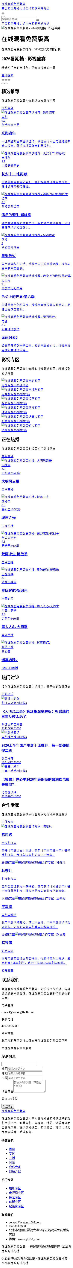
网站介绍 (43, 8)
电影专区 (15, 1188)
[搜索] (37, 20)
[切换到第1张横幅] (2, 79)
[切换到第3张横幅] (8, 79)
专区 (10, 8)
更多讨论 (7, 694)
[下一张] (2, 83)
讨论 (22, 8)
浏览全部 (7, 108)
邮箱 (4, 1073)
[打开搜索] (2, 13)
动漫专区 (15, 1201)
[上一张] (5, 83)
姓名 (4, 1068)
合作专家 (31, 8)
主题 (4, 1078)
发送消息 (8, 1106)
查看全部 (7, 456)
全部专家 (7, 821)
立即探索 (7, 75)
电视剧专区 (16, 1192)
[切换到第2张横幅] (5, 79)
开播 (16, 8)
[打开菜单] (2, 16)
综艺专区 (15, 1197)
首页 (4, 8)
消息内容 (7, 1091)
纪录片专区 (16, 1206)
